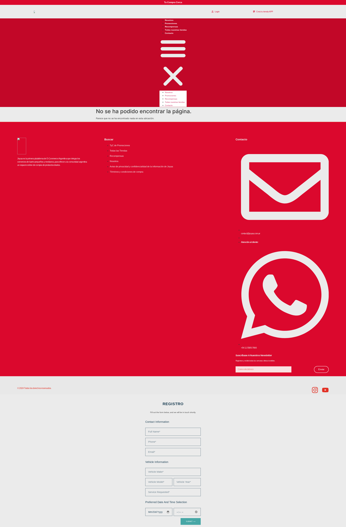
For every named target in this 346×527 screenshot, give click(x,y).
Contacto (169, 33)
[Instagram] (315, 390)
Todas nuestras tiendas (176, 30)
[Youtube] (325, 390)
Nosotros (169, 20)
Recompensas (171, 27)
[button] (173, 63)
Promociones (171, 23)
